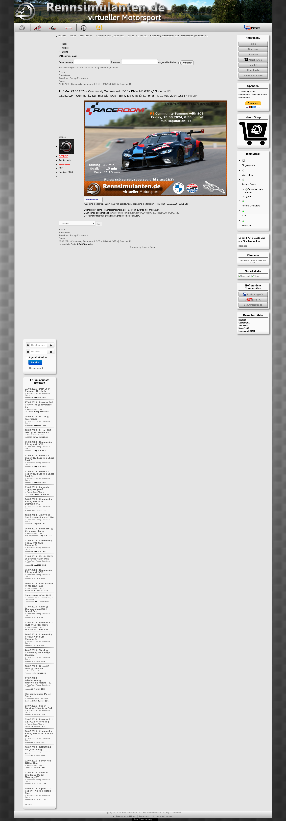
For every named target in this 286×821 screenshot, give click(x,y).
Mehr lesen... (93, 199)
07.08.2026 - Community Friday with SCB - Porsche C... (38, 542)
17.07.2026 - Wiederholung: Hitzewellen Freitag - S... (38, 680)
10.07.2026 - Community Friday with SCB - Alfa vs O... (39, 733)
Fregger (28, 673)
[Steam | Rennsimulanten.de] (255, 276)
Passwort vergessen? (69, 67)
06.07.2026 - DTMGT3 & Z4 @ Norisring (38, 748)
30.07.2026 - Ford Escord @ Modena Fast (39, 584)
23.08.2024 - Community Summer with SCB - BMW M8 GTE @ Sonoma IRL (95, 84)
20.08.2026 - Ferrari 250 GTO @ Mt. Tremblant (38, 431)
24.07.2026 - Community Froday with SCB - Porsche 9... (38, 636)
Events (131, 36)
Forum (73, 36)
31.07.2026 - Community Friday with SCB (38, 571)
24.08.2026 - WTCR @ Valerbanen (37, 417)
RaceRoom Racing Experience (110, 36)
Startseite (61, 36)
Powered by (135, 247)
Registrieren (112, 67)
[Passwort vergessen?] (50, 351)
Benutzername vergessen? (93, 67)
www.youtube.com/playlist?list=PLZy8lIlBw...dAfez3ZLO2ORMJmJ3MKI (144, 213)
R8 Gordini (29, 412)
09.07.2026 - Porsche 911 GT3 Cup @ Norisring (39, 720)
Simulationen (86, 36)
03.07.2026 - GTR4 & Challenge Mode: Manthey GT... (36, 775)
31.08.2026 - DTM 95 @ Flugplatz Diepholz (37, 389)
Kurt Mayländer (31, 536)
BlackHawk (29, 590)
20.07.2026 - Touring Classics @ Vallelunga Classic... (37, 652)
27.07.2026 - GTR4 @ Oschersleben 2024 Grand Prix (36, 609)
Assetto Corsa (32, 409)
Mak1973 (28, 437)
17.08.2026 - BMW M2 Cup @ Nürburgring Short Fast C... (39, 457)
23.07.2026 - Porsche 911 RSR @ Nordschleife (39, 623)
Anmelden (35, 362)
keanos (62, 137)
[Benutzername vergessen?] (50, 344)
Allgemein (44, 699)
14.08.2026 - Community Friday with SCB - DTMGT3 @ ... (38, 501)
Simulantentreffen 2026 (38, 595)
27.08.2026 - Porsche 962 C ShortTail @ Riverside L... (39, 404)
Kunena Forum (149, 247)
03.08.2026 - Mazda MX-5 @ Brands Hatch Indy (39, 557)
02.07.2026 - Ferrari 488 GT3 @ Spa (38, 761)
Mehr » (28, 804)
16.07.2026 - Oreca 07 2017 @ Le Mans (37, 667)
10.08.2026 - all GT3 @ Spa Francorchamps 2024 (39, 516)
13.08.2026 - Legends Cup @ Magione (37, 488)
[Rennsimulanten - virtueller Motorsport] (24, 11)
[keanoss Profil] (66, 146)
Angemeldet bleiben (37, 357)
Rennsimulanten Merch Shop (38, 695)
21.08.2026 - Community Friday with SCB (38, 443)
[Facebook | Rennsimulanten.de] (244, 276)
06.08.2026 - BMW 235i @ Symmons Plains (39, 529)
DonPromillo (29, 602)
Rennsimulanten (33, 598)
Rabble (27, 726)
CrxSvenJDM (30, 701)
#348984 (191, 95)
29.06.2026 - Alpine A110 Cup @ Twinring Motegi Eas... (38, 790)
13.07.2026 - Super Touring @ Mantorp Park (38, 706)
